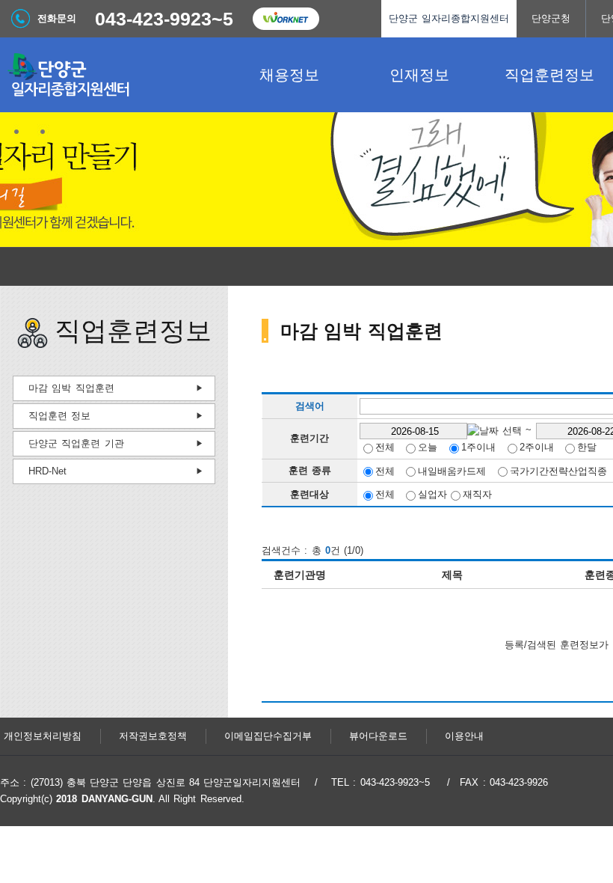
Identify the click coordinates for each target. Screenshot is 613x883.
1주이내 (478, 447)
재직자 (477, 494)
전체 (385, 447)
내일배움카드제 (452, 470)
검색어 (309, 406)
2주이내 (537, 447)
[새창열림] (285, 18)
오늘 (427, 447)
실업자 (432, 494)
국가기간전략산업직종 (558, 470)
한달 (587, 447)
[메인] (112, 74)
